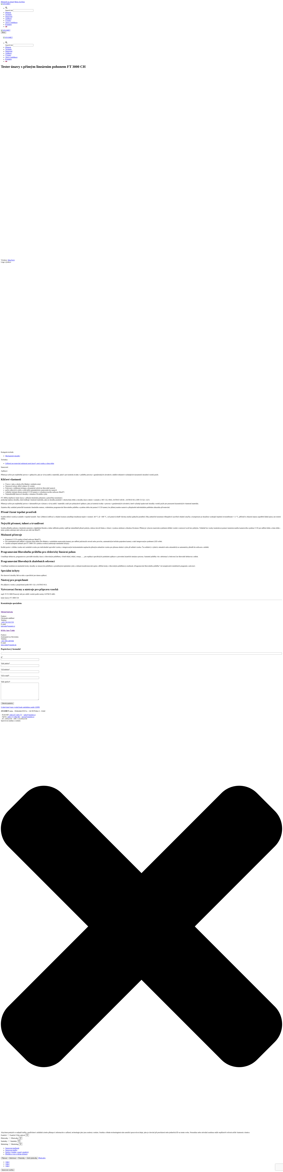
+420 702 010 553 (7, 622)
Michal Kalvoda (7, 612)
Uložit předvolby (32, 1158)
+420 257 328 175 (15, 715)
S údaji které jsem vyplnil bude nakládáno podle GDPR (20, 707)
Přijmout (4, 1158)
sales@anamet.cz (30, 715)
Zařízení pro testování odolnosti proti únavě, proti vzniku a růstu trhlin (29, 463)
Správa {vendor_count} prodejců (17, 1152)
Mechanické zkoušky (12, 456)
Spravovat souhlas (8, 1170)
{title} (7, 1162)
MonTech (11, 260)
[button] (6, 8)
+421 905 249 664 (7, 641)
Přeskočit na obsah (7, 2)
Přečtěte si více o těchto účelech (16, 1154)
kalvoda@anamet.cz (8, 626)
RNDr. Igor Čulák (8, 630)
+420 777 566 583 (13, 717)
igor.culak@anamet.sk (8, 645)
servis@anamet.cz (28, 717)
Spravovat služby (11, 1150)
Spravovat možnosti (12, 1148)
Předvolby (21, 1158)
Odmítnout (12, 1158)
